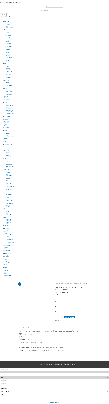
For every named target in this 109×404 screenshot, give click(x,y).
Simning (6, 125)
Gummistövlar (9, 65)
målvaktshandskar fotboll (11, 113)
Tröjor (7, 58)
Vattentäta (8, 76)
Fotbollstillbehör (9, 111)
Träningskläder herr (10, 57)
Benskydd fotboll (9, 105)
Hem (56, 283)
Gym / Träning (7, 116)
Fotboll (5, 104)
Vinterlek (6, 135)
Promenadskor (9, 35)
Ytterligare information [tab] (30, 327)
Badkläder (8, 49)
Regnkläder (8, 54)
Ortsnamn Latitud (8, 144)
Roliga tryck (5, 141)
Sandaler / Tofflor (9, 71)
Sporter (4, 86)
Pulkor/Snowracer (10, 136)
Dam (4, 19)
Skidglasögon (9, 90)
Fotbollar (8, 107)
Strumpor (8, 55)
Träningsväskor (9, 27)
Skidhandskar (9, 91)
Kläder (5, 47)
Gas (6, 132)
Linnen (7, 52)
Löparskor (8, 32)
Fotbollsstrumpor (9, 110)
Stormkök (8, 133)
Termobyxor (10, 62)
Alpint (5, 88)
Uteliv (5, 130)
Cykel (5, 102)
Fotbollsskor (8, 108)
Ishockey (6, 119)
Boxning (6, 100)
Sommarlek (6, 127)
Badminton (6, 96)
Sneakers (8, 34)
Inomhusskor (8, 30)
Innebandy (6, 118)
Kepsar (7, 23)
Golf (5, 115)
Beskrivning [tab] (21, 327)
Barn (4, 79)
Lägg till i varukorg (69, 317)
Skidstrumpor (9, 94)
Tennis (5, 129)
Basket (5, 97)
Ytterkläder (8, 60)
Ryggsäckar (8, 26)
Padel (5, 124)
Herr (4, 38)
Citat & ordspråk (7, 143)
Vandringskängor (9, 37)
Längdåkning (7, 121)
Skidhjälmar (8, 93)
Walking (6, 138)
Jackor (7, 51)
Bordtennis (6, 99)
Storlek (57, 294)
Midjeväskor (8, 24)
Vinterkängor (8, 77)
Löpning (6, 122)
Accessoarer (7, 21)
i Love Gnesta (6, 139)
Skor (5, 29)
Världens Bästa (7, 146)
